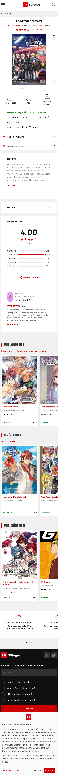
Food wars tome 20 (49, 406)
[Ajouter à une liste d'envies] (54, 36)
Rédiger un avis (31, 277)
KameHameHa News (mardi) (21, 700)
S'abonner (29, 708)
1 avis (39, 29)
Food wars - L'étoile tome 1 (14, 497)
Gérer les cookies (10, 770)
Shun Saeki (37, 25)
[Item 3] (30, 88)
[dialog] (29, 743)
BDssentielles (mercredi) (19, 694)
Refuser (37, 770)
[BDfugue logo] (31, 4)
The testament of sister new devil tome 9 (18, 583)
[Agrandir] (54, 82)
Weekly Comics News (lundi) (21, 688)
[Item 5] (35, 88)
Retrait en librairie (15, 136)
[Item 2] (27, 88)
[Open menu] (3, 4)
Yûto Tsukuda (13, 25)
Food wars (6, 350)
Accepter (49, 770)
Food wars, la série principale (31, 350)
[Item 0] (22, 88)
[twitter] (54, 655)
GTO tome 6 (46, 582)
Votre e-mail (10, 672)
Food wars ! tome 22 (11, 406)
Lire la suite (12, 324)
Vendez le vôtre (15, 146)
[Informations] (48, 117)
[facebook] (47, 655)
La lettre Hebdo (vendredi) (20, 682)
